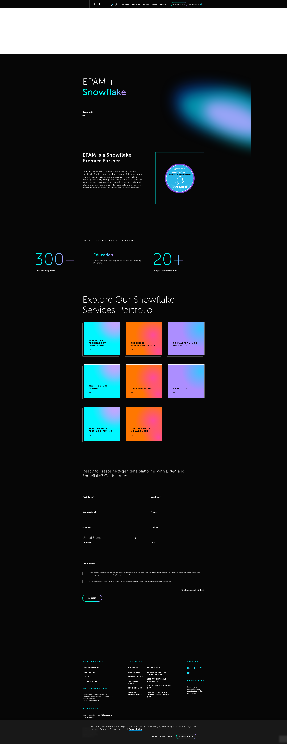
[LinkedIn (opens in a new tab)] (188, 668)
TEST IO (86, 677)
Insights (146, 4)
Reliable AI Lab (90, 681)
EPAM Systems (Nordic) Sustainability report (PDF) (158, 695)
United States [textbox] (92, 538)
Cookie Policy (135, 729)
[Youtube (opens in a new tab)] (188, 673)
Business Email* (90, 512)
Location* (87, 542)
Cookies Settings (162, 736)
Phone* (154, 512)
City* (153, 542)
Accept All (186, 736)
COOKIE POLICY (135, 688)
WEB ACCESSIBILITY (156, 668)
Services (125, 4)
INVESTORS (133, 668)
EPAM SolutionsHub (91, 701)
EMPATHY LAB (89, 672)
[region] (143, 732)
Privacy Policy (156, 572)
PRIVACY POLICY (135, 677)
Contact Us (88, 112)
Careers (163, 4)
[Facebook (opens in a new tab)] (194, 668)
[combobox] (109, 537)
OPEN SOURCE (134, 672)
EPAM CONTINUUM (91, 668)
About (154, 4)
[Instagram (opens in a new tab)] (201, 668)
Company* (87, 527)
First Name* (88, 497)
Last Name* (156, 497)
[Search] (201, 4)
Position (155, 527)
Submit (92, 598)
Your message (89, 563)
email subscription (195, 691)
